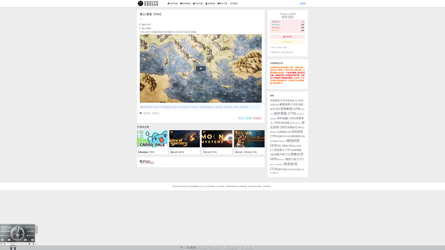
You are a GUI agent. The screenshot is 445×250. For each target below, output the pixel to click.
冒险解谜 (290, 108)
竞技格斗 (283, 150)
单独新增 (186, 3)
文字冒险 (275, 141)
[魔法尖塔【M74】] (184, 138)
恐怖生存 (284, 136)
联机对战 (281, 159)
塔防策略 (287, 122)
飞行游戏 (274, 173)
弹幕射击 (295, 127)
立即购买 (288, 37)
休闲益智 (277, 100)
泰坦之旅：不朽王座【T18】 (246, 152)
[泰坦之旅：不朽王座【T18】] (249, 138)
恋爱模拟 (284, 131)
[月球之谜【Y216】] (217, 138)
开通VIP (289, 42)
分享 (242, 118)
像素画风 (289, 104)
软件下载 (223, 3)
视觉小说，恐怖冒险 (276, 164)
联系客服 (211, 3)
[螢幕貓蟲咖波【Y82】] (152, 138)
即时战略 (147, 113)
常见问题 (199, 3)
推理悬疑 (298, 136)
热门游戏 (285, 145)
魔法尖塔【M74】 (177, 152)
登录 (303, 3)
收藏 (249, 118)
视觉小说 (294, 159)
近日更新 (233, 3)
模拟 (284, 141)
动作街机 (300, 114)
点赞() (258, 118)
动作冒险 (285, 113)
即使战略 (273, 119)
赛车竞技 (285, 169)
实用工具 (297, 123)
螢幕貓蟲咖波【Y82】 (146, 152)
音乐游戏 (298, 169)
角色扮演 (156, 113)
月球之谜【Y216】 (210, 152)
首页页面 (173, 3)
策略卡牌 (282, 154)
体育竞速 (291, 100)
